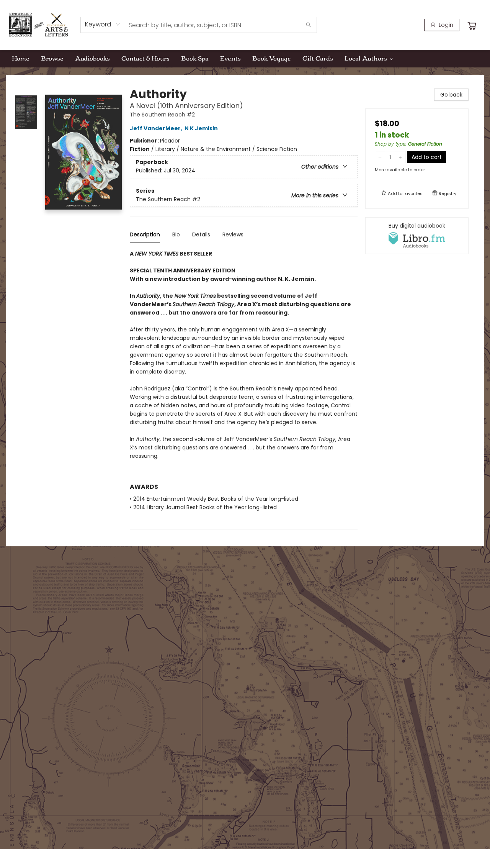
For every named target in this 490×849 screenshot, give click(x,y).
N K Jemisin (201, 128)
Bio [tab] (176, 234)
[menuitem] (20, 58)
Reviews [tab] (232, 234)
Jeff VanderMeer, (156, 128)
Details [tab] (201, 234)
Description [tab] (145, 234)
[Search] (308, 25)
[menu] (245, 58)
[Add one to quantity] (400, 157)
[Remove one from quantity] (380, 157)
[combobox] (103, 24)
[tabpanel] (244, 389)
